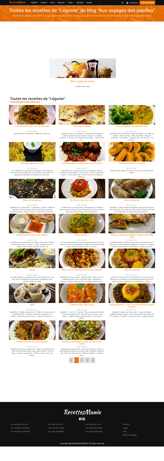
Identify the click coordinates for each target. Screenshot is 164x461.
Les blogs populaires (94, 431)
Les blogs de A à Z (93, 424)
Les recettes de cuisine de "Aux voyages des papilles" (69, 16)
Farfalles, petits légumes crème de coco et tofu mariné (82, 342)
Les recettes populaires (20, 431)
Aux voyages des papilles (83, 81)
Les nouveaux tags (56, 428)
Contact (126, 424)
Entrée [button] (44, 3)
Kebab (32, 270)
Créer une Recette (147, 2)
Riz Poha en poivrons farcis (82, 200)
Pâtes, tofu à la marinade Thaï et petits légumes (82, 270)
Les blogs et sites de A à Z (33, 16)
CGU (125, 431)
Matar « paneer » (82, 235)
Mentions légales (130, 435)
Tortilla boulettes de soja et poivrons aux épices (82, 163)
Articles (89, 3)
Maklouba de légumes (32, 200)
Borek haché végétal (82, 126)
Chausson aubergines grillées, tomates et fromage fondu (131, 236)
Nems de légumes (131, 200)
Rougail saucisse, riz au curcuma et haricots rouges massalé (132, 306)
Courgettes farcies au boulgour (131, 163)
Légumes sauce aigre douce (82, 305)
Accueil (16, 16)
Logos (125, 428)
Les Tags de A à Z (55, 424)
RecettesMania (17, 2)
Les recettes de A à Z (20, 424)
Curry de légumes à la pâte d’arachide (132, 126)
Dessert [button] (61, 3)
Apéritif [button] (34, 3)
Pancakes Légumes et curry (32, 163)
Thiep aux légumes (132, 270)
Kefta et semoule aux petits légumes (32, 341)
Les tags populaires (56, 431)
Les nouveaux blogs (93, 428)
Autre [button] (70, 3)
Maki (32, 305)
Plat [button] (52, 3)
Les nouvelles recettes (20, 428)
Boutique (80, 3)
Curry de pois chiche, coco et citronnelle (32, 126)
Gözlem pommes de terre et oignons (32, 235)
